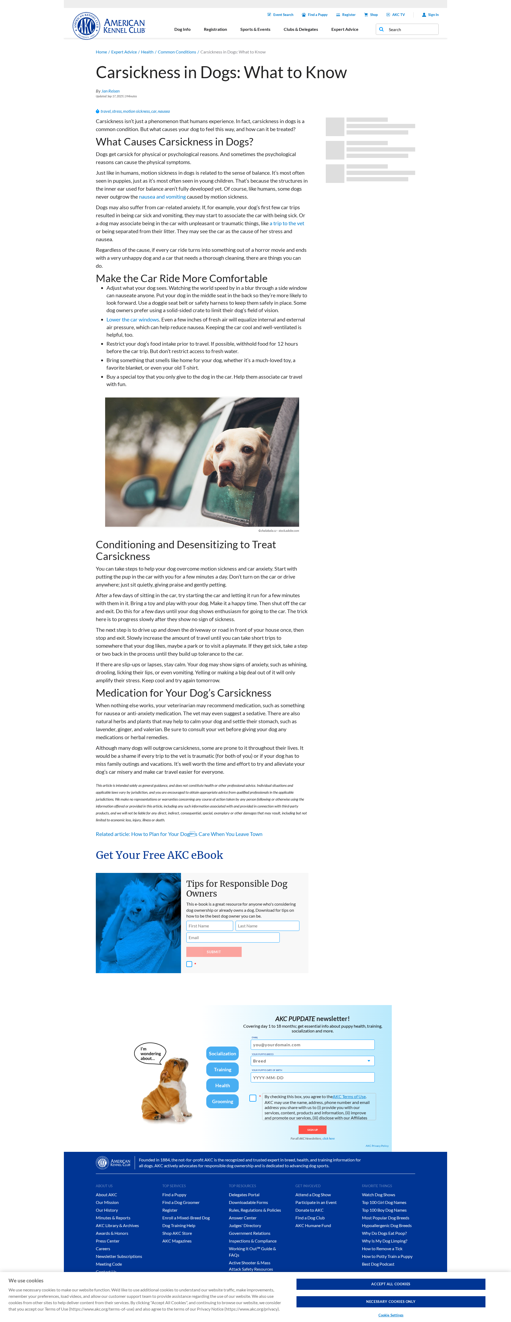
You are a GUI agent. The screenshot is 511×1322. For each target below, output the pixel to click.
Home (101, 51)
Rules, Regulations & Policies (255, 1209)
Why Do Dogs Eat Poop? (384, 1233)
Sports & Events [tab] (255, 29)
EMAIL (255, 1037)
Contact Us (106, 1271)
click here (329, 1138)
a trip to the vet (287, 223)
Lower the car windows (132, 319)
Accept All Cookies (390, 1284)
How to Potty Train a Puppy (387, 1256)
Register (349, 14)
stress (117, 111)
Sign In (433, 14)
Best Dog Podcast (378, 1263)
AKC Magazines (177, 1240)
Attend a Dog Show (313, 1194)
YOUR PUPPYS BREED (263, 1054)
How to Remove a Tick (382, 1248)
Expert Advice (124, 51)
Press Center (107, 1240)
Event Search (283, 14)
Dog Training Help (178, 1225)
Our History (107, 1209)
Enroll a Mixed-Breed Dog (186, 1217)
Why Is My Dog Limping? (384, 1240)
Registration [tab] (215, 29)
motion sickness (136, 111)
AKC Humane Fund (313, 1225)
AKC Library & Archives (117, 1225)
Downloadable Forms (248, 1202)
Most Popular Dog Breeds (385, 1217)
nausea (164, 111)
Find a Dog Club (310, 1217)
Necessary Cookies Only (390, 1302)
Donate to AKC (309, 1209)
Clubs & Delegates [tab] (301, 29)
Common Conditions (177, 51)
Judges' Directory (245, 1225)
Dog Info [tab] (182, 29)
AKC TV (398, 14)
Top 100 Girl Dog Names (384, 1202)
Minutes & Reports (113, 1217)
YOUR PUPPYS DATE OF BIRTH (267, 1070)
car (153, 111)
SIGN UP (312, 1129)
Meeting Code (109, 1263)
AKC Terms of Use (349, 1096)
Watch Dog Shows (378, 1194)
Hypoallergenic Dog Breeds (387, 1225)
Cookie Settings (390, 1315)
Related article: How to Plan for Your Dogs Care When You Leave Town (179, 834)
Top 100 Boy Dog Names (384, 1209)
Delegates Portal (244, 1194)
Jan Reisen (110, 90)
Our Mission (107, 1202)
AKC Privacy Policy (377, 1145)
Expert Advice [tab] (344, 29)
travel (106, 111)
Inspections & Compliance (253, 1240)
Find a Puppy (318, 14)
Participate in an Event (316, 1202)
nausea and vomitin (161, 196)
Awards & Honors (112, 1233)
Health (147, 51)
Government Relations (249, 1233)
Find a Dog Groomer (181, 1202)
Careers (103, 1248)
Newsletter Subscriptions (119, 1256)
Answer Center (243, 1217)
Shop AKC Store (177, 1233)
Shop (374, 14)
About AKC (106, 1194)
